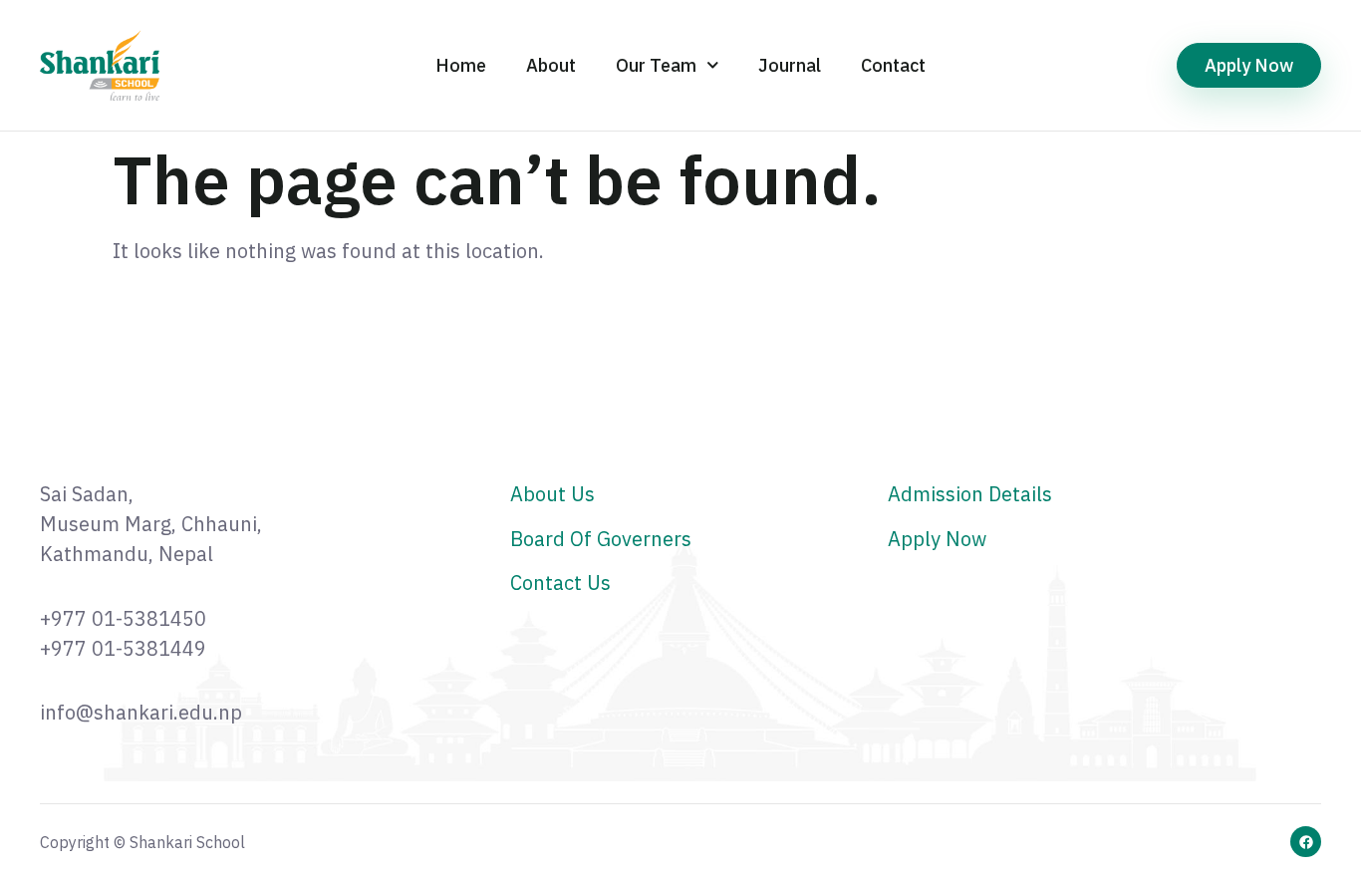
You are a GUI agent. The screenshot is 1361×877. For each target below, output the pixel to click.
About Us (552, 493)
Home (460, 65)
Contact (893, 65)
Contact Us (560, 582)
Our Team (656, 65)
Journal (789, 65)
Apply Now (937, 538)
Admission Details (970, 493)
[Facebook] (1305, 841)
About (551, 65)
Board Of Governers (600, 538)
